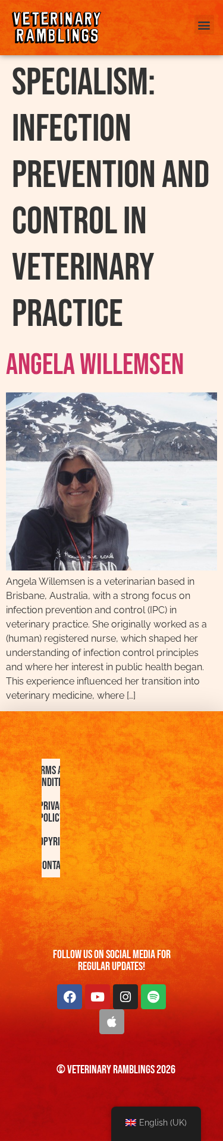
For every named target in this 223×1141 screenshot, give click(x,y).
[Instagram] (125, 996)
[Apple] (111, 1021)
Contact (53, 865)
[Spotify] (153, 996)
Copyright (53, 842)
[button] (204, 24)
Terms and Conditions (53, 776)
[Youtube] (97, 996)
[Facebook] (69, 996)
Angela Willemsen (95, 365)
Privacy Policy (53, 812)
